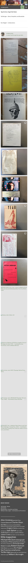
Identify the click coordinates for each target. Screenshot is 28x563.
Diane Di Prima (4, 526)
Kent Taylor (12, 534)
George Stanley (4, 528)
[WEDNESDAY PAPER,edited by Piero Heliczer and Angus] (14, 244)
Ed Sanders (10, 526)
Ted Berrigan (5, 552)
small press (16, 550)
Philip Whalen (21, 541)
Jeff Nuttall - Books (5, 506)
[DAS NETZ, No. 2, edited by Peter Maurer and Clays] (14, 438)
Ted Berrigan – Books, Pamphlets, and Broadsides (12, 16)
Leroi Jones (17, 534)
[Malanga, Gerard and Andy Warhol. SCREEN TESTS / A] (14, 189)
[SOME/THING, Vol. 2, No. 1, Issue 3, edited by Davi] (14, 300)
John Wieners (11, 532)
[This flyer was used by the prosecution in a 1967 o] (14, 79)
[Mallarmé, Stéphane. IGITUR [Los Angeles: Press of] (14, 355)
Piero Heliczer (4, 543)
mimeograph (20, 540)
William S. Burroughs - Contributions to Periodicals (13, 510)
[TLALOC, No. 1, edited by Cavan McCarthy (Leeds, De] (14, 134)
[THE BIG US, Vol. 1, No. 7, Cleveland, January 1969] (14, 106)
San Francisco (6, 550)
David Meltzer (17, 524)
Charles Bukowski (6, 522)
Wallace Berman (14, 552)
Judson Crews (5, 534)
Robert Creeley (6, 546)
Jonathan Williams (19, 532)
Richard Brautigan (18, 543)
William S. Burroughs (16, 554)
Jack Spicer (11, 530)
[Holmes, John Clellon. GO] (14, 327)
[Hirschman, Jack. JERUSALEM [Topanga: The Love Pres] (14, 410)
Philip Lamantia (13, 542)
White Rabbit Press (22, 552)
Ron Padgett (18, 548)
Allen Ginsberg (6, 520)
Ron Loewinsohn (11, 548)
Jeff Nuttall (3, 508)
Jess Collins (19, 530)
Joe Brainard (4, 532)
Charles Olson (17, 522)
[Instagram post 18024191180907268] (14, 51)
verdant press (4, 7)
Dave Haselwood (10, 524)
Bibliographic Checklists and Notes (9, 509)
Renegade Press (10, 543)
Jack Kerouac (3, 530)
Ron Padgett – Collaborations (8, 22)
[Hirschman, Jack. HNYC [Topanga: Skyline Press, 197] (14, 383)
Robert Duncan (17, 546)
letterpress (22, 534)
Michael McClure (8, 539)
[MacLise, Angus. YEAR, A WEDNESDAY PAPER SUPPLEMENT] (14, 217)
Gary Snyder (22, 526)
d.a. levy (3, 525)
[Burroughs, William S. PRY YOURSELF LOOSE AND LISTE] (14, 272)
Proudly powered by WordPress (7, 561)
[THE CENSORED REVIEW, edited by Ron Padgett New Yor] (14, 162)
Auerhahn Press (17, 520)
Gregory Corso (12, 528)
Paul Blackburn (4, 541)
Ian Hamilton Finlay (20, 528)
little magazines (8, 537)
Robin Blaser (4, 548)
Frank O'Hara (16, 526)
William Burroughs (4, 554)
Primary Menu (26, 7)
